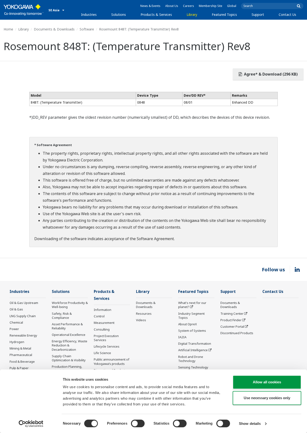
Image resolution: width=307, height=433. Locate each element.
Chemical (16, 322)
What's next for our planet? (192, 305)
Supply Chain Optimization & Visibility (69, 358)
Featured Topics (224, 14)
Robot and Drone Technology (190, 359)
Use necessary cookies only (267, 398)
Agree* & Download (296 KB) (270, 74)
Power (14, 329)
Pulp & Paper (19, 368)
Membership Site (210, 6)
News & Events (150, 6)
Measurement (104, 322)
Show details (250, 423)
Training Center (231, 313)
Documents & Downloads (54, 29)
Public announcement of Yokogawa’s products (111, 361)
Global (231, 6)
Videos (141, 320)
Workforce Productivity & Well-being (70, 305)
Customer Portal (232, 326)
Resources (144, 313)
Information (102, 310)
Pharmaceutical (21, 355)
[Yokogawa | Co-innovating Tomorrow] (24, 10)
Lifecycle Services (106, 346)
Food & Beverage (22, 361)
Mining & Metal (20, 348)
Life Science (102, 353)
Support (258, 14)
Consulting (102, 329)
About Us (171, 6)
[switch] (138, 423)
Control (99, 316)
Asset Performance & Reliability (67, 326)
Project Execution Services (106, 338)
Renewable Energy (23, 335)
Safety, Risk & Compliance (62, 315)
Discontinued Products (236, 333)
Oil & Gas (16, 309)
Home (8, 29)
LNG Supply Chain (23, 316)
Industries (89, 14)
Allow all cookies (267, 382)
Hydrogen (17, 342)
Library (192, 14)
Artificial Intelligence (193, 350)
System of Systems (192, 330)
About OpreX (187, 324)
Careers (188, 6)
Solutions (118, 14)
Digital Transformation (194, 343)
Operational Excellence (68, 334)
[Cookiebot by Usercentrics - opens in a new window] (31, 423)
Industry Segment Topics (191, 315)
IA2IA (182, 337)
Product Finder (231, 320)
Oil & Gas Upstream (24, 303)
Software (87, 29)
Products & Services (156, 14)
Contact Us (287, 14)
